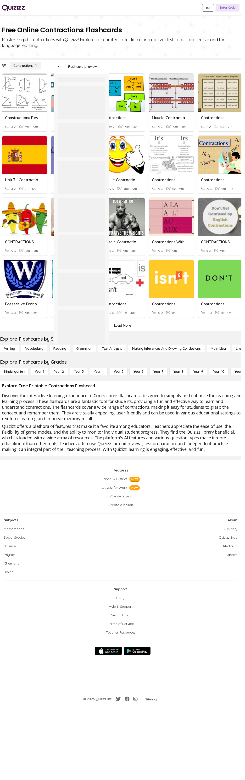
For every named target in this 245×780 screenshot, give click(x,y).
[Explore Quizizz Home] (13, 8)
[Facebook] (127, 699)
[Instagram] (135, 699)
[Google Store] (137, 651)
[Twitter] (118, 699)
